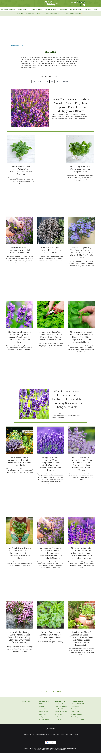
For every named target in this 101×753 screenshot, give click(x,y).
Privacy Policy (64, 734)
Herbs (22, 45)
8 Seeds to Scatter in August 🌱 (33, 13)
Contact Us (41, 706)
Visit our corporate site (71, 748)
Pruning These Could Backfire (52, 13)
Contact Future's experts (37, 734)
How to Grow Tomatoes (61, 706)
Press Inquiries (42, 714)
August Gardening (9, 9)
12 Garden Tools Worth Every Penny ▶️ (73, 13)
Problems (88, 9)
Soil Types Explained (76, 714)
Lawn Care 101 (75, 711)
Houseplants (63, 9)
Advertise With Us (43, 711)
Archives (58, 691)
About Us (41, 703)
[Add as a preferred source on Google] (50, 742)
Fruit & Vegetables (50, 9)
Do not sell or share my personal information (50, 737)
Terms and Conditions (52, 734)
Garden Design (22, 9)
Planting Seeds (75, 706)
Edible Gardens (15, 45)
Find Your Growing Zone (77, 703)
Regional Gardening (76, 9)
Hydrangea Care (59, 703)
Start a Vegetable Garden (77, 719)
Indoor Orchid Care (60, 709)
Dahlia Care (58, 719)
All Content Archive (44, 719)
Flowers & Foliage (36, 9)
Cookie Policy (74, 734)
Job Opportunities (43, 717)
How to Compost (75, 717)
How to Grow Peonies (60, 717)
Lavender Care (58, 714)
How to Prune (74, 709)
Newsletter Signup (43, 709)
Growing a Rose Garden (61, 711)
